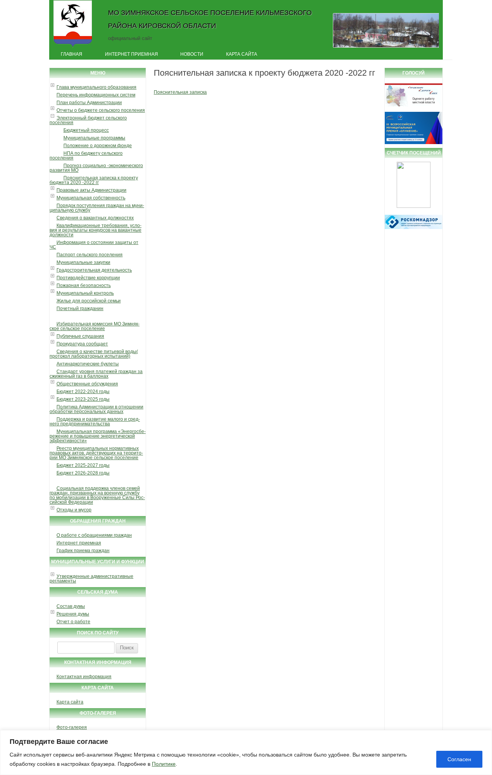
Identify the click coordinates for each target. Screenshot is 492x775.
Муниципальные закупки (83, 262)
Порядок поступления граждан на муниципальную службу (97, 208)
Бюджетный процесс (86, 130)
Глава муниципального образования (96, 87)
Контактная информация (84, 676)
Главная (71, 54)
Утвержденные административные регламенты (91, 579)
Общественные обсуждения (87, 384)
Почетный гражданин (80, 308)
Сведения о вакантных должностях (95, 218)
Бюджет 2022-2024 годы (83, 391)
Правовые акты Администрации (91, 190)
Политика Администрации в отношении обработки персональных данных (96, 409)
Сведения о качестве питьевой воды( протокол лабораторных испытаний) (94, 354)
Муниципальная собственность (91, 198)
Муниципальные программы (94, 138)
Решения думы (73, 614)
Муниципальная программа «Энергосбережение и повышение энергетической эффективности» (98, 436)
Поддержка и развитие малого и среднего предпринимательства (95, 421)
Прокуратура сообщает (82, 344)
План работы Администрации (89, 102)
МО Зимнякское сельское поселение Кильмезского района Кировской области (210, 19)
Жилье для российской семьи (89, 301)
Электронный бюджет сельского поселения (88, 120)
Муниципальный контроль (85, 293)
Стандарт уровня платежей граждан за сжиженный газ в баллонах (96, 374)
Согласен (459, 759)
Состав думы (71, 606)
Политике (164, 764)
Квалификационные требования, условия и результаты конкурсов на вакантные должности (95, 230)
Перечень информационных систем (96, 95)
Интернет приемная (131, 54)
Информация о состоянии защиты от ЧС (94, 245)
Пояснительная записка (180, 92)
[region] (246, 752)
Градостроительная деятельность (94, 270)
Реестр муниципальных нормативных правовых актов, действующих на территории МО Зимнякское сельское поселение (96, 453)
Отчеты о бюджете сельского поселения (101, 110)
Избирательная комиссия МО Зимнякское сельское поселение (95, 326)
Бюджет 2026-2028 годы (83, 473)
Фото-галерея (72, 727)
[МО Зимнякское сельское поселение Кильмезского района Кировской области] (73, 47)
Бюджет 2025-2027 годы (83, 465)
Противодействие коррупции (88, 277)
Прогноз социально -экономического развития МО (96, 168)
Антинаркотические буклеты (88, 364)
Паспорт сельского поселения (90, 254)
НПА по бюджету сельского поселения (86, 156)
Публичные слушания (80, 336)
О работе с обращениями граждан (94, 535)
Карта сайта (241, 54)
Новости (191, 54)
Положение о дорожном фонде (97, 145)
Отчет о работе (73, 621)
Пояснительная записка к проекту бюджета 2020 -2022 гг (94, 180)
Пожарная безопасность (84, 285)
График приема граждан (83, 550)
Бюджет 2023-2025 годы (83, 399)
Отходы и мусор (74, 510)
